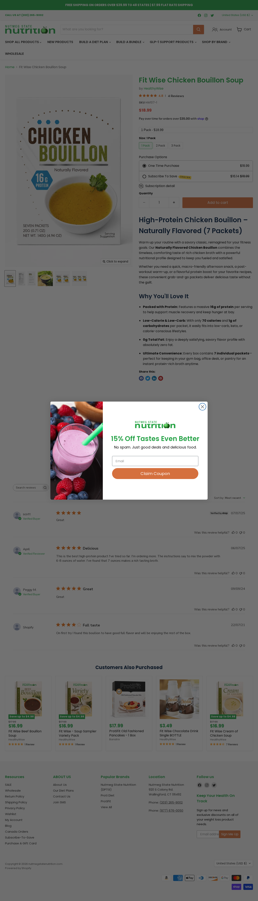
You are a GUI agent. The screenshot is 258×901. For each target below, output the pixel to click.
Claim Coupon (155, 473)
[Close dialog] (202, 406)
